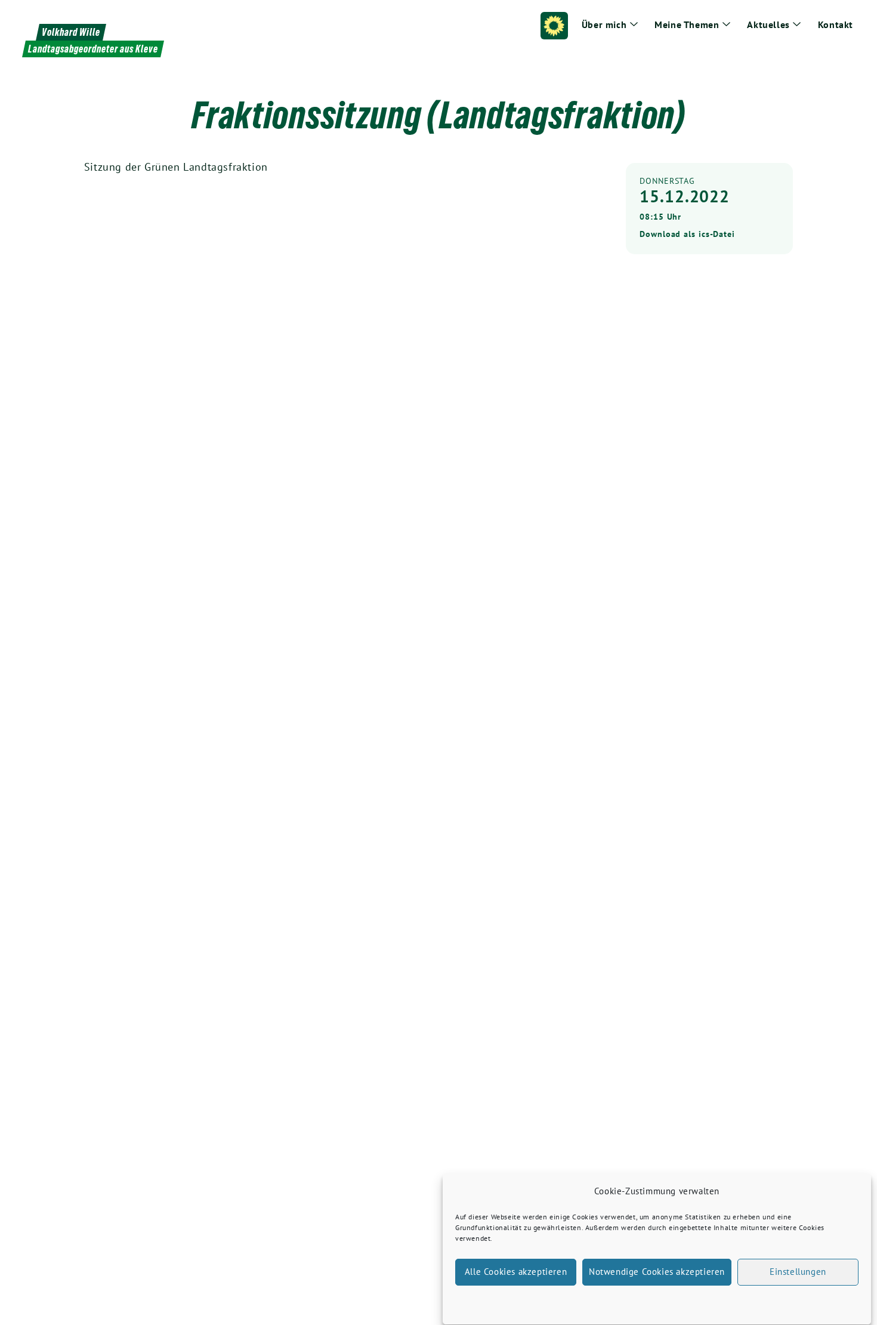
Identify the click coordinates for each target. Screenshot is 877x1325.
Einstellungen (798, 1272)
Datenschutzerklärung (668, 1300)
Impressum (728, 1300)
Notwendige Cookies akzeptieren (657, 1272)
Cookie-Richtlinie (596, 1300)
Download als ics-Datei (687, 234)
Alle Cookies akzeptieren (516, 1272)
